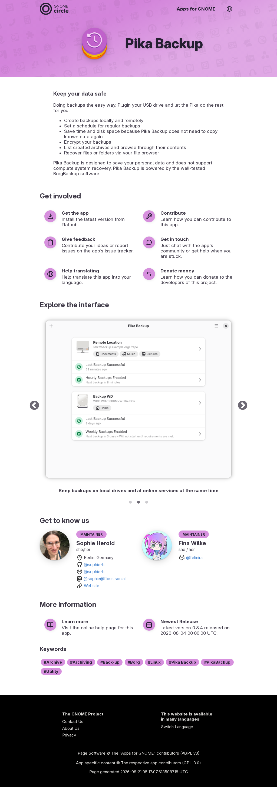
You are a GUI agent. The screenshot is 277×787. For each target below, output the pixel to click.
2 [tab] (138, 501)
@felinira (194, 557)
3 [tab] (146, 501)
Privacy (69, 735)
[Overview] (54, 9)
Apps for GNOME (196, 9)
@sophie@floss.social (105, 578)
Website (91, 585)
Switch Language (177, 726)
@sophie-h (94, 564)
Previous (34, 406)
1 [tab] (130, 501)
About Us (71, 728)
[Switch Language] (229, 9)
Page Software (91, 753)
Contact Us (72, 721)
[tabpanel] (138, 406)
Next (243, 406)
